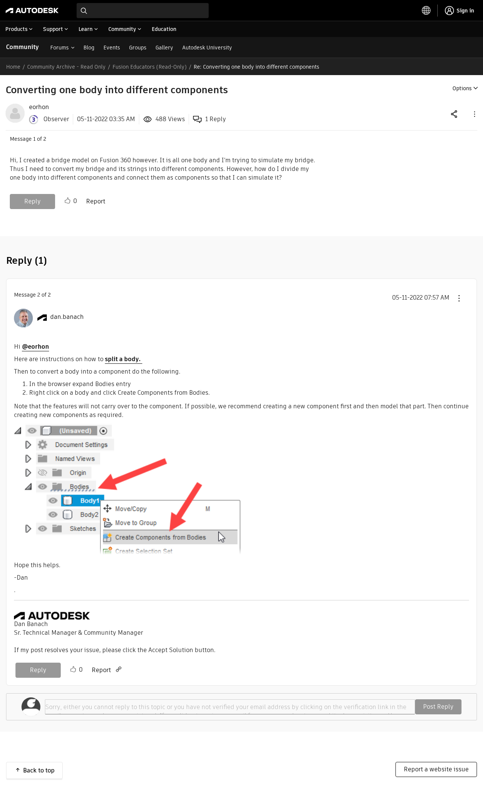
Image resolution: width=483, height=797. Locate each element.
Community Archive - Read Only (66, 67)
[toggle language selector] (426, 10)
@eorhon (35, 346)
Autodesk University (207, 47)
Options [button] (462, 88)
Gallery (164, 47)
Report (95, 201)
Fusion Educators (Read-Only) (149, 67)
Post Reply (438, 706)
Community (22, 47)
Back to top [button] (39, 770)
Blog (88, 47)
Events (111, 47)
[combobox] (143, 10)
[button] (474, 113)
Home (13, 67)
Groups (137, 47)
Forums (59, 47)
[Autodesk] (32, 10)
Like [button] (67, 201)
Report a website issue (436, 769)
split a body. (123, 359)
